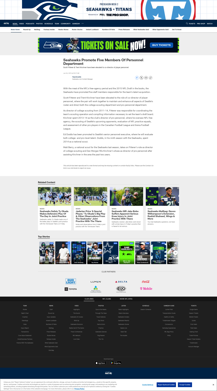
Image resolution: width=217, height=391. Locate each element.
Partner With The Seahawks (25, 343)
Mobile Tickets (193, 317)
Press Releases (51, 331)
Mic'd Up (76, 320)
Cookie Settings (147, 385)
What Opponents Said (51, 346)
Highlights (76, 309)
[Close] (213, 384)
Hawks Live (123, 328)
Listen (123, 305)
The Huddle (123, 335)
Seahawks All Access (76, 317)
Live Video (76, 339)
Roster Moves (51, 335)
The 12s (101, 339)
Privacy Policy (79, 389)
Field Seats (193, 328)
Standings (25, 320)
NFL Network (76, 335)
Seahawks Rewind (123, 320)
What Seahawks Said (51, 343)
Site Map (51, 350)
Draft (51, 309)
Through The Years (101, 313)
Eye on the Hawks (101, 309)
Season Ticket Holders (193, 339)
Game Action (101, 324)
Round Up (51, 313)
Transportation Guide (169, 313)
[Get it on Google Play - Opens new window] (116, 364)
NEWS (51, 305)
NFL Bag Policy (168, 331)
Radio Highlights (124, 309)
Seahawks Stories (123, 324)
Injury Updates (51, 317)
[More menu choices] (83, 23)
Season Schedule (145, 309)
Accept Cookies (184, 385)
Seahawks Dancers (101, 331)
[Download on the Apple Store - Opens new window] (100, 363)
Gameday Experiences (169, 328)
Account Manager (193, 346)
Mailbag (51, 328)
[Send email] (146, 79)
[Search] (187, 23)
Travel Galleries (101, 317)
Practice (101, 328)
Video (77, 305)
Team (25, 305)
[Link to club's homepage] (6, 23)
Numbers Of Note (51, 324)
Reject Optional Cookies (166, 385)
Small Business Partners (25, 339)
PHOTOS (101, 305)
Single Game (194, 309)
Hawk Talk (124, 331)
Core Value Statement (25, 335)
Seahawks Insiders (123, 317)
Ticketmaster (194, 343)
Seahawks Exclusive (77, 324)
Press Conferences (76, 331)
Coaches (25, 317)
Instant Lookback (51, 320)
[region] (108, 385)
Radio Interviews (124, 313)
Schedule (145, 305)
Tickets (193, 305)
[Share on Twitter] (141, 79)
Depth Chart (25, 313)
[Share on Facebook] (137, 79)
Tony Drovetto (76, 77)
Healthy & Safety (169, 317)
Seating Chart (194, 331)
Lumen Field (169, 309)
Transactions (25, 331)
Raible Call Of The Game (76, 328)
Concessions (169, 324)
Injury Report (25, 328)
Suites (194, 320)
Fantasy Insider (51, 339)
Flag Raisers (101, 335)
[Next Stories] (175, 253)
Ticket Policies (193, 335)
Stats (25, 324)
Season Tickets (193, 313)
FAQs (169, 335)
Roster (25, 309)
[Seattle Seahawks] (108, 373)
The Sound (76, 313)
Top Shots (101, 320)
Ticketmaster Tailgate (169, 320)
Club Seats (193, 324)
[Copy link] (150, 78)
